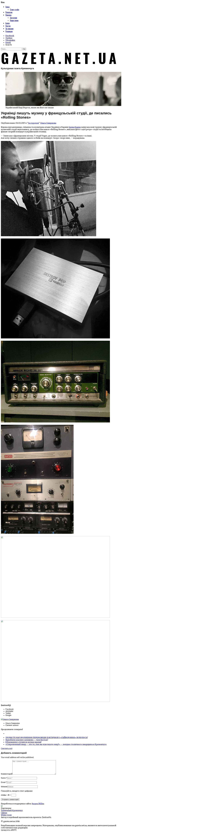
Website (4, 787)
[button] (24, 49)
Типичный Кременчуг (12, 810)
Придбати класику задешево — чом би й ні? (26, 740)
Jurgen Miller (38, 803)
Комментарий (6, 774)
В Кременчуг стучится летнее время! (23, 742)
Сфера (4, 813)
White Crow (6, 815)
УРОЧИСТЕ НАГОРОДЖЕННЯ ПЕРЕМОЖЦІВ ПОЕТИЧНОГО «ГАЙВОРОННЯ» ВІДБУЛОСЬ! (46, 737)
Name (3, 778)
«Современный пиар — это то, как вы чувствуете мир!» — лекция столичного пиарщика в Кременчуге (56, 744)
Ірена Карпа (75, 127)
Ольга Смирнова (48, 123)
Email (3, 782)
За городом (33, 123)
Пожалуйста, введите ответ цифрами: (17, 791)
